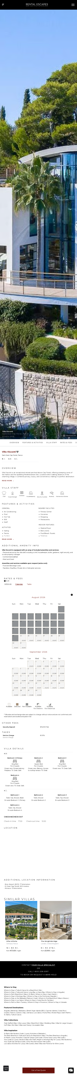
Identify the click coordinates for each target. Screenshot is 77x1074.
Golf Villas (7, 1025)
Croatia (6, 1013)
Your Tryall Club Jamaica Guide (14, 1042)
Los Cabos (37, 1013)
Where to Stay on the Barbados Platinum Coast (20, 998)
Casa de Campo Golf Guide (33, 1037)
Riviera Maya (56, 1013)
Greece (18, 1013)
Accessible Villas (38, 1025)
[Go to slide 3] (21, 937)
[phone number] (3, 5)
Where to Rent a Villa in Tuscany (15, 1002)
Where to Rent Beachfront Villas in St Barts (19, 994)
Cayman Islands (51, 1011)
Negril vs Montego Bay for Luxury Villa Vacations (54, 1039)
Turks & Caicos (16, 1015)
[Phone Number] (3, 5)
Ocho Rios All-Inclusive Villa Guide (38, 1042)
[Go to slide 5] (58, 937)
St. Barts (7, 1015)
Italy (24, 1013)
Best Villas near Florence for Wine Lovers (49, 1044)
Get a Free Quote (38, 1070)
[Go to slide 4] (22, 937)
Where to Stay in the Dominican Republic (41, 996)
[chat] (71, 1070)
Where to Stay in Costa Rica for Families (39, 1000)
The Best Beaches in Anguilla (56, 1035)
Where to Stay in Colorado (57, 1002)
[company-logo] (36, 4)
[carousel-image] (21, 920)
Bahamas (14, 1011)
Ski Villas (15, 1025)
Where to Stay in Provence (37, 1002)
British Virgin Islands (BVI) (36, 1011)
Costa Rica (62, 1011)
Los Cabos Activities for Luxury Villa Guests (19, 1044)
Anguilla (7, 1011)
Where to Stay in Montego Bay (15, 996)
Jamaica (30, 1013)
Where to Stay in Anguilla (55, 992)
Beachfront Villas (37, 1023)
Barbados (22, 1011)
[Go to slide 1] (18, 937)
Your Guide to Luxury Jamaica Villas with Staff (20, 1039)
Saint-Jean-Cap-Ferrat (12, 434)
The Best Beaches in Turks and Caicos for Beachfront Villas (24, 1035)
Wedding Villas (49, 1023)
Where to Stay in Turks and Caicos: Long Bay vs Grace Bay (24, 992)
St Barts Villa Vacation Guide (14, 1033)
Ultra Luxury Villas (24, 1023)
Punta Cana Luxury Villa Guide (54, 1037)
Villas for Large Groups (63, 1023)
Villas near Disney (25, 1025)
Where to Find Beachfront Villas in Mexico (53, 998)
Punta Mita (46, 1013)
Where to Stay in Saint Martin (46, 994)
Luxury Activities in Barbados (35, 1033)
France (26, 434)
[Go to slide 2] (54, 937)
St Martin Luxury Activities (13, 1037)
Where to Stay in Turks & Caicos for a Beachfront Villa (22, 990)
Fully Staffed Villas (10, 1023)
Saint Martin (66, 1013)
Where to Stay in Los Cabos (13, 1000)
